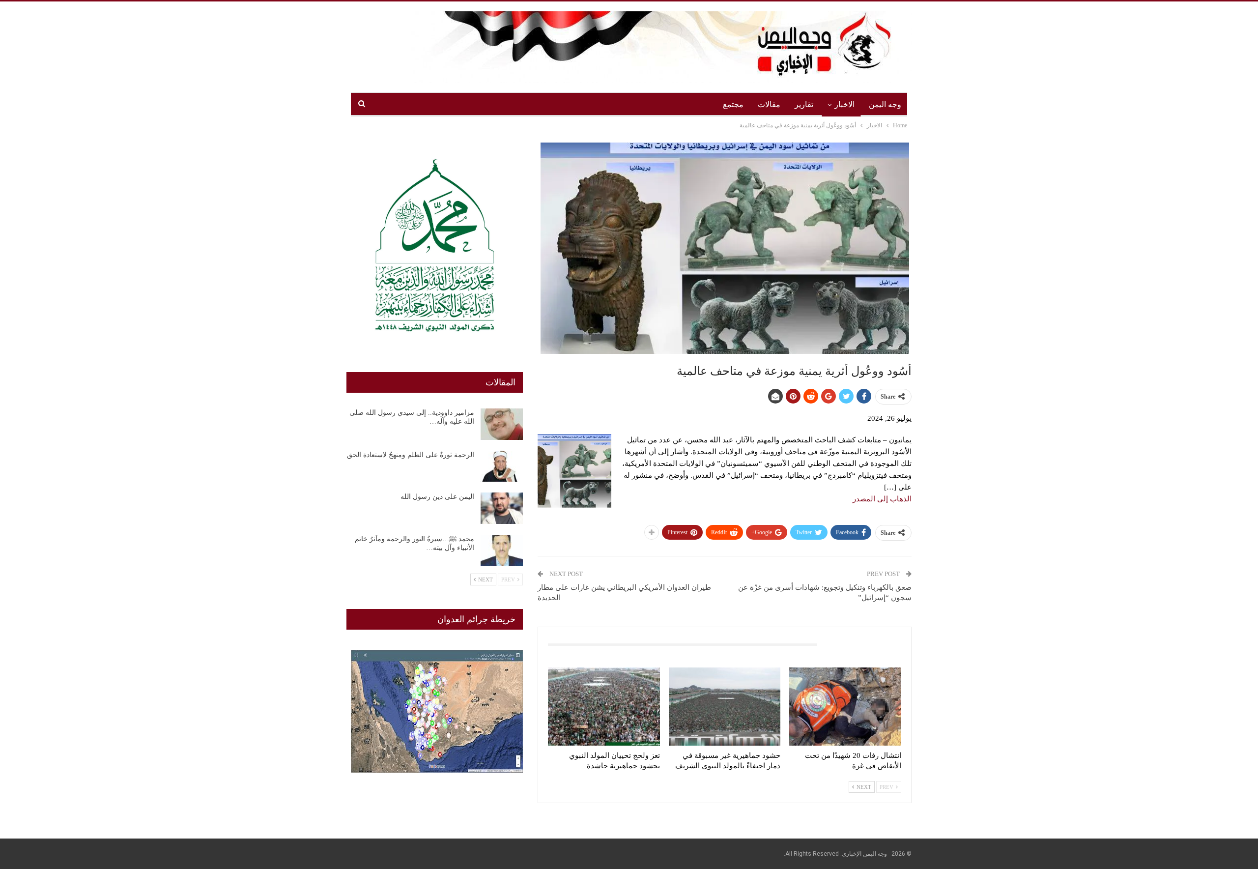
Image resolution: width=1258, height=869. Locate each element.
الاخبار (844, 104)
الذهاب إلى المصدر (882, 499)
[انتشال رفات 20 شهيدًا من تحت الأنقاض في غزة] (845, 706)
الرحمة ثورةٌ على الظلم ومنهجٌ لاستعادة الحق (410, 455)
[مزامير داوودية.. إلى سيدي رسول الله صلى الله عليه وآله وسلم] (502, 424)
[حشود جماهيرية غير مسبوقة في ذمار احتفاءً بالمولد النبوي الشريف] (725, 706)
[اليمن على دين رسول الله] (502, 508)
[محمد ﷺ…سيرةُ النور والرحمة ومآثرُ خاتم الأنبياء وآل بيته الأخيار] (502, 550)
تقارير (804, 104)
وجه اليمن (885, 104)
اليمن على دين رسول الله (437, 496)
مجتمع (733, 104)
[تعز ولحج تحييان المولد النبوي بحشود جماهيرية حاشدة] (604, 706)
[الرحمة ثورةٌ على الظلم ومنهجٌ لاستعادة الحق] (502, 466)
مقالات (769, 104)
